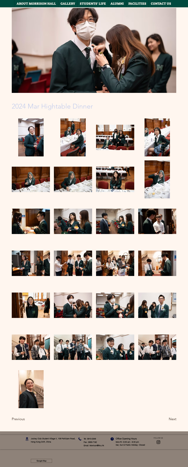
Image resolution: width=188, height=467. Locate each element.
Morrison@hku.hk (97, 445)
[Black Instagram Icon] (158, 442)
